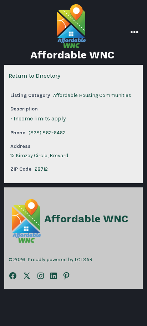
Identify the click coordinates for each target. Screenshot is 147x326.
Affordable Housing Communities (92, 95)
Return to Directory (34, 75)
